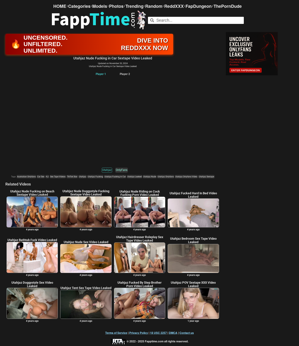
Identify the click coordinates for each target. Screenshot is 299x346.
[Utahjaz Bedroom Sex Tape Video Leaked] (193, 258)
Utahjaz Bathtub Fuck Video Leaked (32, 240)
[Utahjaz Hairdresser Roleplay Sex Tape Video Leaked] (139, 257)
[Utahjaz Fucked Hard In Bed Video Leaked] (193, 212)
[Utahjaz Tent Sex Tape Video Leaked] (85, 304)
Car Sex (40, 176)
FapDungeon (198, 6)
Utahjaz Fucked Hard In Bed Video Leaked (193, 195)
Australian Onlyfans (26, 176)
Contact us (186, 333)
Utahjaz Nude (149, 176)
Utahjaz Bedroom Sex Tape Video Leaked (193, 240)
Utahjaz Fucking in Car (115, 176)
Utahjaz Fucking (95, 176)
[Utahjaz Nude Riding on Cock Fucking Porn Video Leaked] (139, 212)
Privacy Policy (138, 333)
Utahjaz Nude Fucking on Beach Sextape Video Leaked (32, 193)
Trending (134, 6)
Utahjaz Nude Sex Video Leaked (86, 242)
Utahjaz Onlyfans (166, 176)
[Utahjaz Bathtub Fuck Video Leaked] (32, 257)
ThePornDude (228, 6)
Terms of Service (116, 333)
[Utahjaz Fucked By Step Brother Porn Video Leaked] (139, 303)
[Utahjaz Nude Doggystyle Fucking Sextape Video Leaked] (85, 211)
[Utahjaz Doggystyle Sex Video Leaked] (32, 303)
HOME (59, 6)
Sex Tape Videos (57, 176)
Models (99, 6)
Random (153, 6)
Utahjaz (107, 170)
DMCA (173, 333)
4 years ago (32, 229)
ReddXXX (174, 6)
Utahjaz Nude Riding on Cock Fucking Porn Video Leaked (139, 193)
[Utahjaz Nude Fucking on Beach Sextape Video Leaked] (32, 212)
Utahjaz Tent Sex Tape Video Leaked (85, 288)
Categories (79, 6)
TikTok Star (72, 176)
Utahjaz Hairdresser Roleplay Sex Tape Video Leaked (139, 238)
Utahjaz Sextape (206, 176)
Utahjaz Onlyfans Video (186, 176)
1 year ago (193, 321)
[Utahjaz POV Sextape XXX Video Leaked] (193, 303)
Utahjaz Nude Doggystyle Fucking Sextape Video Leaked (85, 192)
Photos (116, 6)
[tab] (101, 74)
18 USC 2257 (158, 333)
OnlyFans (121, 170)
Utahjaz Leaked (134, 176)
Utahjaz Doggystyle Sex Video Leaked (32, 284)
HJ (47, 176)
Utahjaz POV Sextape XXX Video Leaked (193, 284)
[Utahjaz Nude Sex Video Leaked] (85, 258)
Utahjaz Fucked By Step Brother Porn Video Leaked (139, 284)
